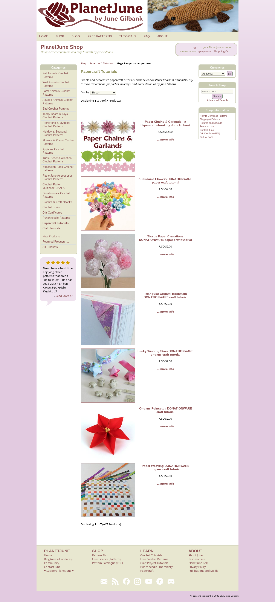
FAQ (147, 36)
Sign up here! (204, 51)
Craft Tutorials (51, 228)
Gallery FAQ (206, 137)
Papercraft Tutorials (101, 63)
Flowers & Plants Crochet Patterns (58, 142)
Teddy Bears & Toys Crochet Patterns (55, 115)
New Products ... (53, 236)
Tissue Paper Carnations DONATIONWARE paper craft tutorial (165, 238)
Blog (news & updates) (58, 559)
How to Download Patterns (214, 116)
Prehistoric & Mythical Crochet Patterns (56, 124)
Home (48, 555)
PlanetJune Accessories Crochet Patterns (58, 177)
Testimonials (196, 559)
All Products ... (52, 247)
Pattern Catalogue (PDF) (107, 563)
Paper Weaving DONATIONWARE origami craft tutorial (165, 467)
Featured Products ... (56, 241)
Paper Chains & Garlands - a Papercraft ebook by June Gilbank (166, 123)
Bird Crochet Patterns (56, 108)
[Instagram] (137, 581)
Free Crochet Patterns (154, 559)
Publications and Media (203, 571)
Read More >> (64, 296)
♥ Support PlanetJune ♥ (59, 571)
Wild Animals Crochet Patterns (56, 84)
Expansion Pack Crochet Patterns (58, 168)
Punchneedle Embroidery (156, 567)
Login (195, 47)
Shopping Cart (222, 51)
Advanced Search (217, 100)
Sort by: (85, 92)
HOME (43, 36)
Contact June (207, 130)
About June (195, 555)
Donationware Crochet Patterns (56, 195)
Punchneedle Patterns (56, 217)
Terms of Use (207, 126)
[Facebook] (126, 581)
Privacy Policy (197, 567)
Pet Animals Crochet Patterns (55, 75)
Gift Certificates (52, 212)
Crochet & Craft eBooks (57, 202)
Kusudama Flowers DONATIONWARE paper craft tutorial (165, 180)
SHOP (60, 36)
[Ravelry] (159, 581)
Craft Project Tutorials (154, 563)
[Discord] (171, 581)
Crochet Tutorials (151, 555)
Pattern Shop (100, 555)
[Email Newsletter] (104, 581)
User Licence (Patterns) (106, 559)
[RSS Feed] (115, 581)
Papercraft (147, 571)
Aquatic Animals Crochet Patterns (58, 101)
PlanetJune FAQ (198, 563)
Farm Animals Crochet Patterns (56, 92)
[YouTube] (148, 581)
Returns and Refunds (211, 123)
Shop (83, 63)
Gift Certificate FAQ (210, 133)
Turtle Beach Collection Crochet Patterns (57, 159)
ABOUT (162, 36)
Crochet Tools (51, 207)
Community (51, 563)
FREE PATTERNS (99, 36)
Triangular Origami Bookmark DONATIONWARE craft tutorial (165, 295)
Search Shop (217, 85)
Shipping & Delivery (210, 119)
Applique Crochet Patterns (53, 151)
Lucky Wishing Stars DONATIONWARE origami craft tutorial (165, 352)
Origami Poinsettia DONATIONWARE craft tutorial (165, 410)
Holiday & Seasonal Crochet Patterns (55, 133)
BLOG (76, 36)
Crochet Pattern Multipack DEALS (54, 186)
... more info (165, 139)
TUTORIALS (127, 36)
